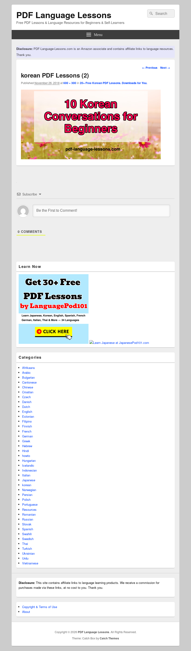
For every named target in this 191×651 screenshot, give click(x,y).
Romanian (29, 514)
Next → (165, 67)
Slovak (26, 524)
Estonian (28, 416)
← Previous (149, 67)
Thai (25, 543)
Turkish (27, 548)
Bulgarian (28, 377)
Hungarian (29, 460)
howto (26, 455)
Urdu (25, 558)
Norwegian (29, 490)
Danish (26, 402)
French (26, 431)
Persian (27, 494)
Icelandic (28, 465)
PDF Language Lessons (63, 15)
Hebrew (27, 446)
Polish (26, 499)
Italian (26, 475)
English (27, 411)
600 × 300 (69, 83)
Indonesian (29, 470)
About (26, 611)
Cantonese (29, 382)
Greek (26, 441)
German (27, 436)
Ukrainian (28, 553)
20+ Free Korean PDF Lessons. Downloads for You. (113, 83)
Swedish (28, 539)
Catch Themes (109, 638)
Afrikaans (28, 367)
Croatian (27, 392)
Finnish (27, 426)
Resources (29, 509)
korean (26, 485)
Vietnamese (30, 563)
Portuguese (30, 504)
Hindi (25, 451)
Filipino (27, 421)
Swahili (27, 534)
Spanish (27, 529)
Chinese (27, 387)
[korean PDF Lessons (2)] (91, 157)
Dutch (26, 406)
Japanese (28, 480)
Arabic (26, 372)
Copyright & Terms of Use (39, 607)
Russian (27, 519)
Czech (26, 397)
